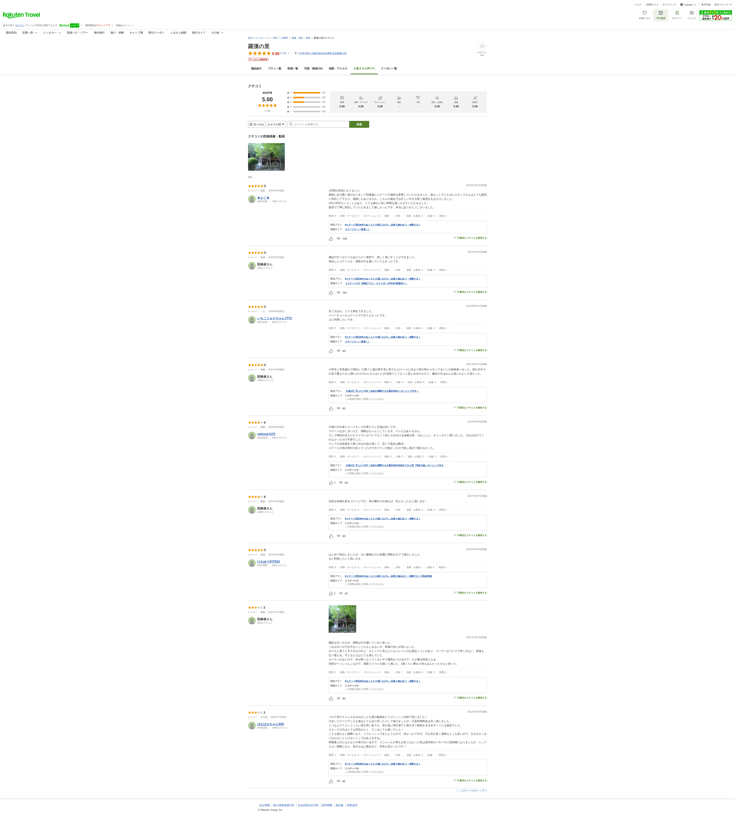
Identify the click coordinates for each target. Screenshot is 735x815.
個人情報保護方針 (284, 805)
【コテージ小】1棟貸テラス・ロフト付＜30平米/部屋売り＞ (376, 283)
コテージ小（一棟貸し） (357, 229)
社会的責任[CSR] (308, 805)
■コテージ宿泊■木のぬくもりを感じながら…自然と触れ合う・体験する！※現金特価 (388, 576)
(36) (313, 68)
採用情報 (327, 805)
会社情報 (264, 805)
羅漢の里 (259, 46)
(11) (364, 68)
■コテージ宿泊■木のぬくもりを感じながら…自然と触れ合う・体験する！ (383, 224)
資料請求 (352, 805)
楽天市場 (705, 4)
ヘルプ (637, 4)
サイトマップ (669, 4)
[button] (266, 157)
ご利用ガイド (652, 4)
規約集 (340, 805)
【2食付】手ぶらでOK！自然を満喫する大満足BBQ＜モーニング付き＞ (382, 391)
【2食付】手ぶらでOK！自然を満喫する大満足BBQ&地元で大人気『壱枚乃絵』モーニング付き (394, 465)
